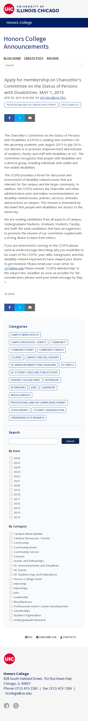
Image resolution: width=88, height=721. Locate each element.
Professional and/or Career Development (31, 104)
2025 (17, 463)
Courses (16, 357)
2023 (17, 472)
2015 (17, 508)
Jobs (34, 387)
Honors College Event (25, 380)
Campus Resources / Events (28, 342)
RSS (29, 637)
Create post (34, 58)
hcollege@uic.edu (18, 693)
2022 (17, 476)
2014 (17, 512)
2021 (17, 481)
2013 (17, 517)
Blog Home (12, 58)
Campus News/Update (25, 334)
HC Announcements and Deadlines (33, 365)
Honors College (19, 23)
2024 (17, 467)
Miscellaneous (70, 104)
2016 (17, 503)
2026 (17, 458)
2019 (17, 490)
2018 (17, 494)
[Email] (30, 118)
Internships (18, 387)
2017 (17, 499)
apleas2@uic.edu (53, 98)
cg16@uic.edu (14, 268)
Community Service (51, 350)
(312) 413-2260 (26, 688)
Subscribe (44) (47, 637)
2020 (17, 485)
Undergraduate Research (27, 417)
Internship (52, 380)
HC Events (67, 365)
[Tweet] (20, 118)
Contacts (69, 637)
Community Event (22, 350)
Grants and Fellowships (43, 357)
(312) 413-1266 (60, 688)
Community (58, 342)
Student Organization (48, 410)
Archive (53, 58)
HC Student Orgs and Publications (34, 372)
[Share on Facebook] (9, 118)
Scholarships (19, 410)
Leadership (48, 387)
